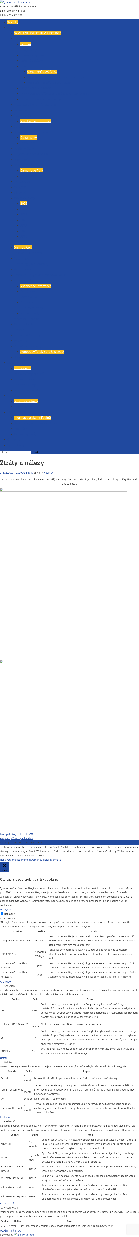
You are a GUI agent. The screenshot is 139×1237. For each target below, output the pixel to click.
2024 (23, 214)
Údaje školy (28, 50)
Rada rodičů (22, 115)
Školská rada (23, 126)
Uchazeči (13, 363)
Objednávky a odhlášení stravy (35, 423)
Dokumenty (28, 137)
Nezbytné (9, 913)
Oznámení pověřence (42, 72)
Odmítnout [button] (37, 859)
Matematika (28, 297)
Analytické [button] (6, 981)
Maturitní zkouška (26, 319)
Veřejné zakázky (31, 60)
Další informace (52, 859)
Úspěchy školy (24, 148)
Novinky (12, 22)
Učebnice (20, 357)
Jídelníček (20, 429)
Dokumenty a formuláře (31, 132)
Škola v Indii (28, 176)
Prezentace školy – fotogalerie (35, 105)
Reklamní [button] (5, 1117)
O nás (11, 28)
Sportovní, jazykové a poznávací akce (40, 275)
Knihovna (13, 439)
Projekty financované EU (31, 154)
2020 (23, 231)
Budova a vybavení (33, 55)
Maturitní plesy (24, 198)
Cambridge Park (31, 170)
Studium (13, 242)
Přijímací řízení (24, 379)
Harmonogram (24, 269)
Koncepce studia (25, 280)
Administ (27, 472)
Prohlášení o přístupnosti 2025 (49, 83)
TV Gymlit (20, 341)
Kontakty (13, 396)
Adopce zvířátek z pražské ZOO (42, 352)
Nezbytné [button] (5, 909)
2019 (23, 236)
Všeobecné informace (29, 39)
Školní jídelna (16, 412)
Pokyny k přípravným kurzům (16, 838)
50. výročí (20, 192)
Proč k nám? (22, 368)
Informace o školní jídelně (32, 418)
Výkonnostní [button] (7, 1203)
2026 (23, 203)
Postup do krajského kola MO (16, 834)
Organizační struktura (35, 88)
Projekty (19, 330)
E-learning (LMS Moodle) (31, 264)
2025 (23, 209)
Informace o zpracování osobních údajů (55, 77)
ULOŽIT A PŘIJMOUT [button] (11, 1230)
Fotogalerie (21, 160)
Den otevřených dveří (29, 374)
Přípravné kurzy (25, 385)
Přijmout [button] (26, 859)
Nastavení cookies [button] (10, 859)
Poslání (25, 44)
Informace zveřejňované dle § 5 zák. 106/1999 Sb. (55, 94)
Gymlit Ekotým (17, 445)
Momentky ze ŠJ (25, 434)
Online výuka (23, 247)
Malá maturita (24, 324)
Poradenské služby (27, 335)
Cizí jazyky (27, 302)
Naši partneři (23, 165)
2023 (23, 220)
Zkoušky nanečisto (27, 390)
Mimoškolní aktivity (27, 346)
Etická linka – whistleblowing (40, 99)
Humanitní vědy (31, 308)
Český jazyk (28, 291)
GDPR (24, 66)
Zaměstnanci (23, 110)
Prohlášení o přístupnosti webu (63, 842)
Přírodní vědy (29, 313)
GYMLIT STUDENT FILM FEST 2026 (37, 33)
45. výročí (20, 187)
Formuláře (27, 143)
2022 (23, 225)
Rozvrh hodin (23, 258)
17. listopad (22, 181)
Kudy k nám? (23, 407)
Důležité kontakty (26, 401)
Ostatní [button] (4, 1057)
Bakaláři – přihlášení (28, 253)
